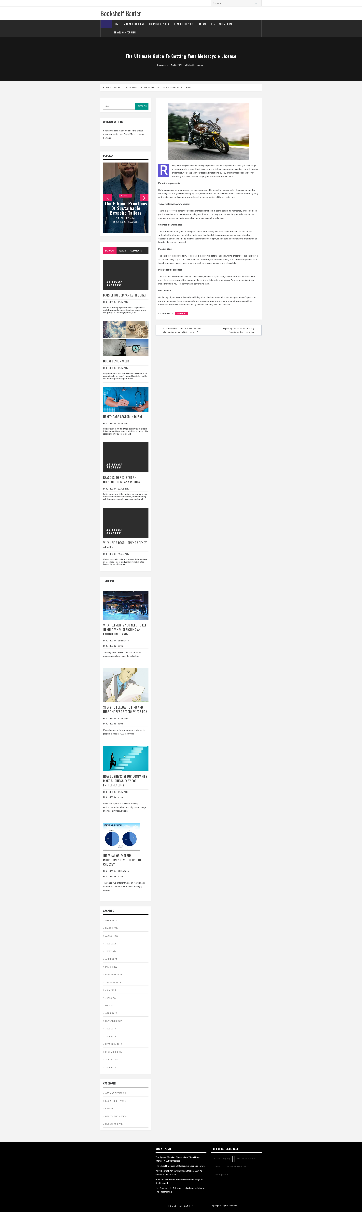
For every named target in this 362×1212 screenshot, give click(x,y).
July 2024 (110, 944)
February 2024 (113, 975)
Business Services (159, 24)
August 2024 (112, 936)
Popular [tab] (109, 250)
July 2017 (110, 1067)
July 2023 (110, 990)
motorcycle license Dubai (221, 176)
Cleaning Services (183, 24)
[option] (125, 198)
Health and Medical (221, 24)
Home (116, 24)
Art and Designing (134, 24)
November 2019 (114, 1021)
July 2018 (110, 1036)
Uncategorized (114, 1124)
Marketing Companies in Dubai (124, 295)
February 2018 (113, 1044)
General (202, 24)
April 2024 (111, 959)
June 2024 (110, 951)
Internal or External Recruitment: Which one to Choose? (122, 860)
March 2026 (112, 928)
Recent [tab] (122, 250)
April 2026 (111, 920)
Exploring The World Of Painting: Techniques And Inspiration (238, 330)
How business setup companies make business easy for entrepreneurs (125, 780)
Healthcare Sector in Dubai (122, 416)
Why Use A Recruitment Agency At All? (125, 544)
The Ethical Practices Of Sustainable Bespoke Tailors (125, 208)
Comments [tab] (136, 250)
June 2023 (110, 998)
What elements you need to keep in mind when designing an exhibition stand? (182, 330)
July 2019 (110, 1029)
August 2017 (112, 1060)
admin (200, 65)
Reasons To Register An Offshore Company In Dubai (122, 479)
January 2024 (113, 982)
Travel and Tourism (125, 32)
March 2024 (112, 967)
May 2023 (110, 1005)
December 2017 (113, 1052)
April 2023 (111, 1013)
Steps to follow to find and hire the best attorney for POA (125, 709)
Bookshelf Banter (120, 13)
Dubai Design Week (116, 361)
